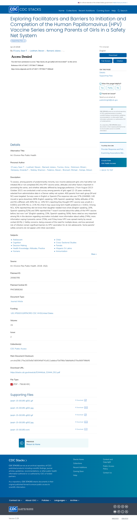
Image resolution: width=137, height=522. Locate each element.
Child (58, 239)
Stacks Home (78, 459)
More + (94, 254)
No (118, 88)
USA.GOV (125, 518)
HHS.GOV (115, 518)
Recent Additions (87, 10)
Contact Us (107, 472)
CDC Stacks (17, 460)
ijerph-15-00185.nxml (20, 429)
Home (61, 10)
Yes (102, 88)
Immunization (61, 251)
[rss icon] (126, 511)
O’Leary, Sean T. (20, 50)
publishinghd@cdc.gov (109, 100)
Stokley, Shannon (38, 170)
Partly (110, 88)
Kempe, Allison (85, 170)
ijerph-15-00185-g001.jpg (21, 408)
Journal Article (17, 301)
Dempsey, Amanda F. (20, 170)
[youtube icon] (115, 511)
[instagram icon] (122, 506)
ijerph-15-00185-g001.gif (21, 400)
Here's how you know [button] (120, 3)
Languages (59, 500)
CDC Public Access (18, 348)
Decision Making (20, 245)
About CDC (30, 500)
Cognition (17, 242)
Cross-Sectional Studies (66, 242)
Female (59, 245)
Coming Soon (103, 10)
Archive (73, 500)
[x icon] (119, 506)
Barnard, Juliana (54, 50)
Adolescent (17, 239)
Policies (45, 500)
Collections (71, 10)
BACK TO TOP (107, 170)
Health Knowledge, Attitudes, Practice (29, 248)
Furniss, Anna (63, 167)
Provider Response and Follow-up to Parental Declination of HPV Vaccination (113, 149)
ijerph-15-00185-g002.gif (21, 415)
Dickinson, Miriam (78, 167)
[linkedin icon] (126, 506)
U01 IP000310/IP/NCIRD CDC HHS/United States (32, 313)
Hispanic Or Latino (64, 248)
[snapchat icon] (122, 511)
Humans (16, 251)
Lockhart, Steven (37, 50)
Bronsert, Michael (70, 170)
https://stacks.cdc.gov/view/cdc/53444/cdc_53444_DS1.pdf (35, 372)
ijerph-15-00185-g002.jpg (21, 422)
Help (114, 10)
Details (102, 72)
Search (124, 10)
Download (80, 400)
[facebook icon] (115, 506)
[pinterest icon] (119, 511)
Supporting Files (106, 75)
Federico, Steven (54, 170)
